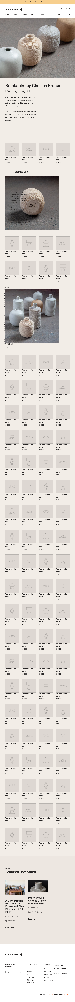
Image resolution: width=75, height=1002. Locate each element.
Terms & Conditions (60, 968)
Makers (16, 14)
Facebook (48, 971)
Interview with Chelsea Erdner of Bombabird (37, 901)
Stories (25, 14)
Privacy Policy (58, 965)
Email (46, 969)
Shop (7, 14)
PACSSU (50, 994)
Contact (47, 977)
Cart (67, 14)
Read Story (9, 928)
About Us (30, 983)
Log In (57, 14)
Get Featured (65, 9)
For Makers (48, 980)
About (43, 14)
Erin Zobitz (66, 994)
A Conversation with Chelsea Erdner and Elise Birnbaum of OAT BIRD (15, 906)
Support (34, 14)
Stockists (30, 980)
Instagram (48, 974)
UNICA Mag (31, 977)
